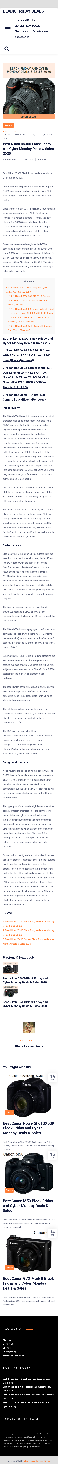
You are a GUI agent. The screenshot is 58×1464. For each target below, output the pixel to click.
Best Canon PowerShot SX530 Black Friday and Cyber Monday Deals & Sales (28, 1128)
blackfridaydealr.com (12, 1434)
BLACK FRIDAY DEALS (27, 25)
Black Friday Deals (23, 11)
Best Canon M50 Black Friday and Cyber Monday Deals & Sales (28, 1206)
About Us (7, 1340)
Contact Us (8, 1344)
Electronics (21, 31)
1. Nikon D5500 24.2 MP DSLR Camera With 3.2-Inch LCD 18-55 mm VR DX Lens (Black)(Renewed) (29, 300)
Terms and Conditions (13, 1356)
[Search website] (8, 49)
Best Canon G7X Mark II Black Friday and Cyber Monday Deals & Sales (28, 1283)
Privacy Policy (9, 1352)
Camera (8, 125)
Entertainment (41, 31)
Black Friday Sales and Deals (37, 1461)
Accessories (22, 37)
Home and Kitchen (25, 20)
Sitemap (7, 1348)
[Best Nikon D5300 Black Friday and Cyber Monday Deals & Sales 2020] (10, 996)
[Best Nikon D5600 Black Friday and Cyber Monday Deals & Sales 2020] (10, 973)
